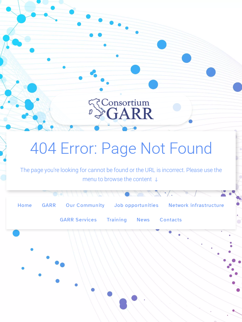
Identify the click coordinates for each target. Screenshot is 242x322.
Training (117, 220)
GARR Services (78, 220)
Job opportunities (136, 205)
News (143, 220)
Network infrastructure (196, 205)
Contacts (171, 220)
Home (25, 205)
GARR (49, 205)
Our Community (85, 205)
